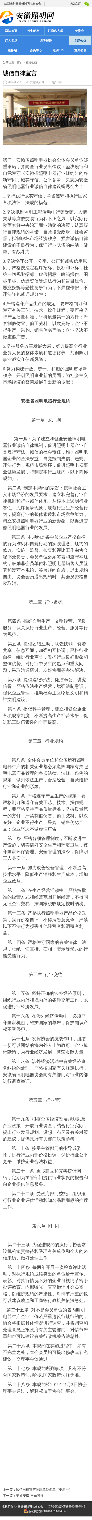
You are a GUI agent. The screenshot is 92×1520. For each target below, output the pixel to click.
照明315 (58, 50)
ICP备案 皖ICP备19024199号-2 (66, 1506)
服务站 (12, 50)
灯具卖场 (11, 40)
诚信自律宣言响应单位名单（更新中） (44, 1489)
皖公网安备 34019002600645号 (47, 1511)
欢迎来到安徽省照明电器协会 (22, 3)
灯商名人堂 (55, 31)
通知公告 (80, 50)
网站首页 (11, 31)
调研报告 (46, 40)
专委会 (79, 31)
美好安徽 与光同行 (29, 1496)
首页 (20, 62)
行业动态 (33, 31)
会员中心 (36, 50)
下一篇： (9, 1496)
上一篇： (9, 1489)
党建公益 (80, 40)
